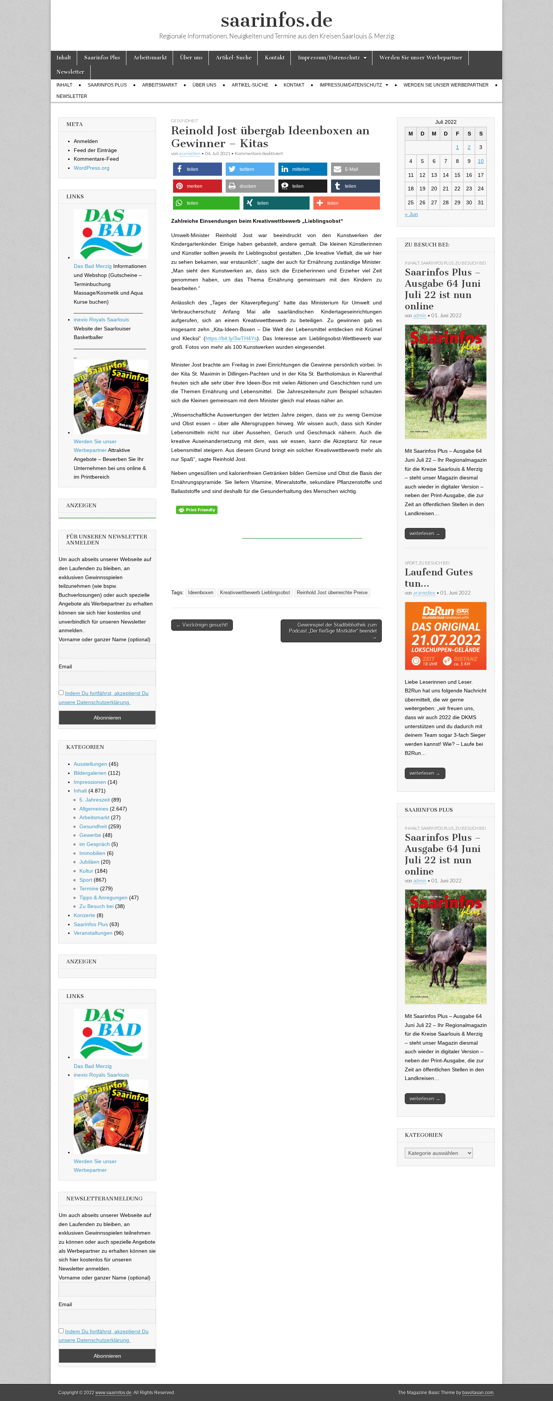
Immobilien (92, 853)
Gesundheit (184, 120)
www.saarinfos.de (114, 1392)
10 (481, 161)
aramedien (190, 153)
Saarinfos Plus (102, 58)
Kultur (86, 871)
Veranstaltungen (93, 933)
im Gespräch (94, 844)
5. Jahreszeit (94, 800)
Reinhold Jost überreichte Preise (332, 592)
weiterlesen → (425, 533)
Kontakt (275, 58)
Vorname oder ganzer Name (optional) (104, 639)
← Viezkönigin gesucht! (202, 625)
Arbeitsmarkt (150, 58)
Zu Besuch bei (96, 906)
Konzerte (84, 915)
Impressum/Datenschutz (329, 58)
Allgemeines (93, 809)
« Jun (411, 214)
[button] (197, 169)
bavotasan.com (478, 1392)
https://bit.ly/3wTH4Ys (231, 338)
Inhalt (63, 58)
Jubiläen (89, 862)
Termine (89, 888)
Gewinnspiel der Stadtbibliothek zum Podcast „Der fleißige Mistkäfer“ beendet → (333, 630)
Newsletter (70, 72)
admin (419, 315)
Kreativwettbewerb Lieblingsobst (255, 592)
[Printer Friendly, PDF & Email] (197, 510)
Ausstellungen (90, 764)
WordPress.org (91, 168)
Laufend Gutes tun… (439, 577)
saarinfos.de (276, 20)
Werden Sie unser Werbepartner (421, 58)
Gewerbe (90, 835)
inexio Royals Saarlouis (101, 319)
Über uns (191, 58)
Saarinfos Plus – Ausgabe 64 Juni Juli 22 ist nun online (443, 289)
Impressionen (90, 782)
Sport (85, 880)
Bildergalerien (90, 773)
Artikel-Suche (234, 58)
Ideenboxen (200, 592)
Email (65, 666)
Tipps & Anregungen (103, 897)
